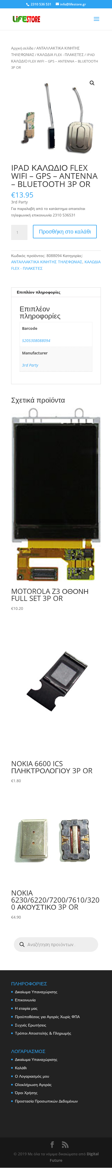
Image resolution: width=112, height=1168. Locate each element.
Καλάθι (21, 1067)
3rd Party (30, 365)
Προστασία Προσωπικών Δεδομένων (46, 1101)
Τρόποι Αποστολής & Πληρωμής (43, 1033)
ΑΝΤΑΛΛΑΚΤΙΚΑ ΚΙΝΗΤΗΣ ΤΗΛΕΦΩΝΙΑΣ (46, 261)
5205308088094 (36, 340)
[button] (92, 83)
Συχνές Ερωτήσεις (30, 1025)
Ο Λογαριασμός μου (32, 1076)
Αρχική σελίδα (22, 48)
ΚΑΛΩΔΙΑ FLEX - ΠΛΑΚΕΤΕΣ (60, 54)
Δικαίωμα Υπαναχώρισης (36, 991)
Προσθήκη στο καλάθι (65, 231)
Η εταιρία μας (26, 1008)
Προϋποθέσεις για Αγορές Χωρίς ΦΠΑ (47, 1016)
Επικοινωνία (25, 999)
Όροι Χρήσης (26, 1092)
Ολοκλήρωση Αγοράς (33, 1084)
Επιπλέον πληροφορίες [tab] (38, 292)
